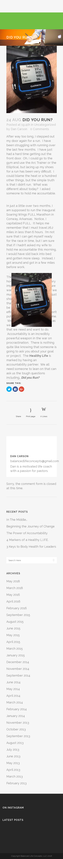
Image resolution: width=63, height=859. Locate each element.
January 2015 (15, 655)
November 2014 (17, 669)
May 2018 (13, 581)
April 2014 (13, 695)
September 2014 (18, 675)
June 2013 (13, 756)
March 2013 (14, 776)
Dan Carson (19, 129)
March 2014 (14, 702)
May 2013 (13, 763)
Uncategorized (45, 124)
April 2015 (13, 642)
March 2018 (14, 588)
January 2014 (15, 716)
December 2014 (17, 662)
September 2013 (18, 736)
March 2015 (14, 648)
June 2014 (13, 682)
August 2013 (15, 743)
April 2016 (13, 601)
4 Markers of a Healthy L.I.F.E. (27, 540)
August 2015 (15, 621)
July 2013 (12, 749)
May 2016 (13, 594)
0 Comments (39, 129)
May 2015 (13, 635)
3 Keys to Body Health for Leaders (31, 546)
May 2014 (13, 689)
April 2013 (13, 769)
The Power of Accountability (27, 533)
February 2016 (16, 608)
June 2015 (13, 628)
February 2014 (16, 709)
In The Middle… (16, 519)
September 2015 (18, 615)
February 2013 (16, 783)
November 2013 (17, 722)
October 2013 (16, 729)
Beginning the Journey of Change (30, 526)
